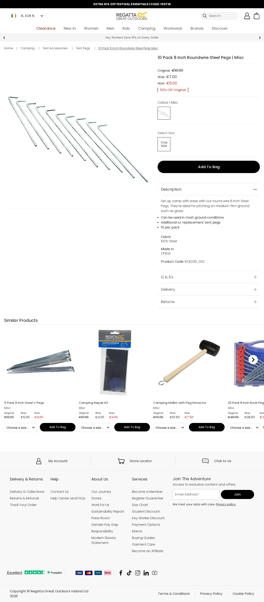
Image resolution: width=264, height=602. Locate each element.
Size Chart (140, 504)
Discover (220, 28)
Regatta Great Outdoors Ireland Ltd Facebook (120, 572)
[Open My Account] (247, 16)
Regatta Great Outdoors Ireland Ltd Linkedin (146, 572)
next (259, 37)
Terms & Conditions (174, 593)
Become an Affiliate (147, 551)
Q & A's (167, 277)
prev (4, 37)
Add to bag (209, 166)
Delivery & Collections (27, 491)
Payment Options (146, 524)
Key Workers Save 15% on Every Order (132, 37)
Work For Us (100, 504)
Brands (197, 28)
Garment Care (143, 544)
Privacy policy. (226, 504)
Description (171, 189)
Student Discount (146, 511)
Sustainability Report (107, 511)
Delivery (168, 289)
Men (110, 28)
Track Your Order (23, 504)
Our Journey (101, 491)
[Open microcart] (256, 16)
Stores (96, 498)
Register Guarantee (147, 498)
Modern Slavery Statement (103, 540)
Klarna (137, 531)
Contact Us (60, 491)
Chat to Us (222, 461)
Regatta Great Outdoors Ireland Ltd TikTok (129, 572)
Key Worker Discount (148, 518)
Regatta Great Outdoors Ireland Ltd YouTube (154, 572)
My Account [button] (58, 461)
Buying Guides (143, 537)
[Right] (253, 359)
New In (70, 28)
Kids (126, 28)
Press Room (100, 518)
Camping (146, 28)
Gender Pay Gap (104, 524)
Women (91, 28)
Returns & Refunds (24, 498)
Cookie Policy (243, 593)
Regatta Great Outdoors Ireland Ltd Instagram (137, 572)
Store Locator (141, 461)
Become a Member (147, 491)
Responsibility (102, 531)
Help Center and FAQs (68, 498)
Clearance (45, 28)
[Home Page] (132, 15)
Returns (168, 301)
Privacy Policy (211, 593)
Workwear (173, 28)
